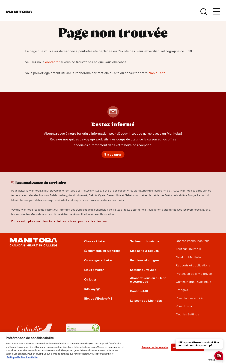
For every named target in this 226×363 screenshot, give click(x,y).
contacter (52, 61)
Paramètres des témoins (155, 347)
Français (182, 290)
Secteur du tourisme (144, 241)
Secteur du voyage (143, 270)
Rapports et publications (193, 265)
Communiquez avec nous (193, 282)
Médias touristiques (144, 250)
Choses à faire (94, 241)
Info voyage (92, 289)
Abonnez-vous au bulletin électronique (148, 279)
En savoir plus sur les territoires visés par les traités (56, 221)
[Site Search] (204, 11)
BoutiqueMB (139, 291)
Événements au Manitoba (102, 250)
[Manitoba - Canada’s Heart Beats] (19, 11)
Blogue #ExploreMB (98, 298)
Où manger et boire (98, 260)
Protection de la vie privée (194, 273)
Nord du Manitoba (188, 257)
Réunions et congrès (145, 260)
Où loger (90, 279)
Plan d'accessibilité (189, 298)
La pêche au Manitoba (146, 300)
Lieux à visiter (94, 270)
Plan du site (184, 306)
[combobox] (213, 359)
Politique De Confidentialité (22, 357)
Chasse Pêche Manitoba (193, 241)
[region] (113, 347)
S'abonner (113, 154)
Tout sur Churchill (188, 249)
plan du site (156, 72)
